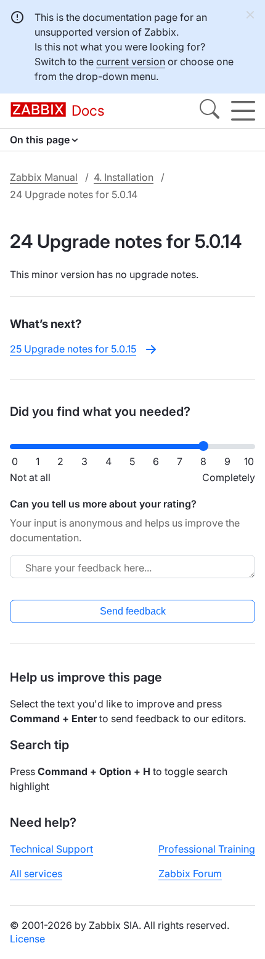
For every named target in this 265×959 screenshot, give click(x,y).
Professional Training (206, 849)
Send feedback (133, 611)
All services (36, 873)
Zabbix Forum (190, 873)
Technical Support (51, 849)
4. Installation (123, 177)
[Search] (209, 110)
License (27, 939)
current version (130, 61)
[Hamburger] (243, 111)
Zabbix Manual (44, 177)
